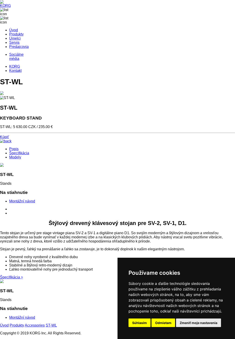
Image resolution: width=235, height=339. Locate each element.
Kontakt (15, 71)
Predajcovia (19, 47)
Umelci (15, 38)
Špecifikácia (19, 153)
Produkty (16, 34)
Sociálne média (16, 57)
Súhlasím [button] (139, 323)
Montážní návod (22, 201)
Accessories (35, 325)
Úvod (13, 30)
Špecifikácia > (11, 277)
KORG (14, 66)
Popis (14, 149)
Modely (15, 157)
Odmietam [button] (163, 323)
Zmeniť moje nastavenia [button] (198, 323)
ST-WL (51, 325)
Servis (14, 42)
